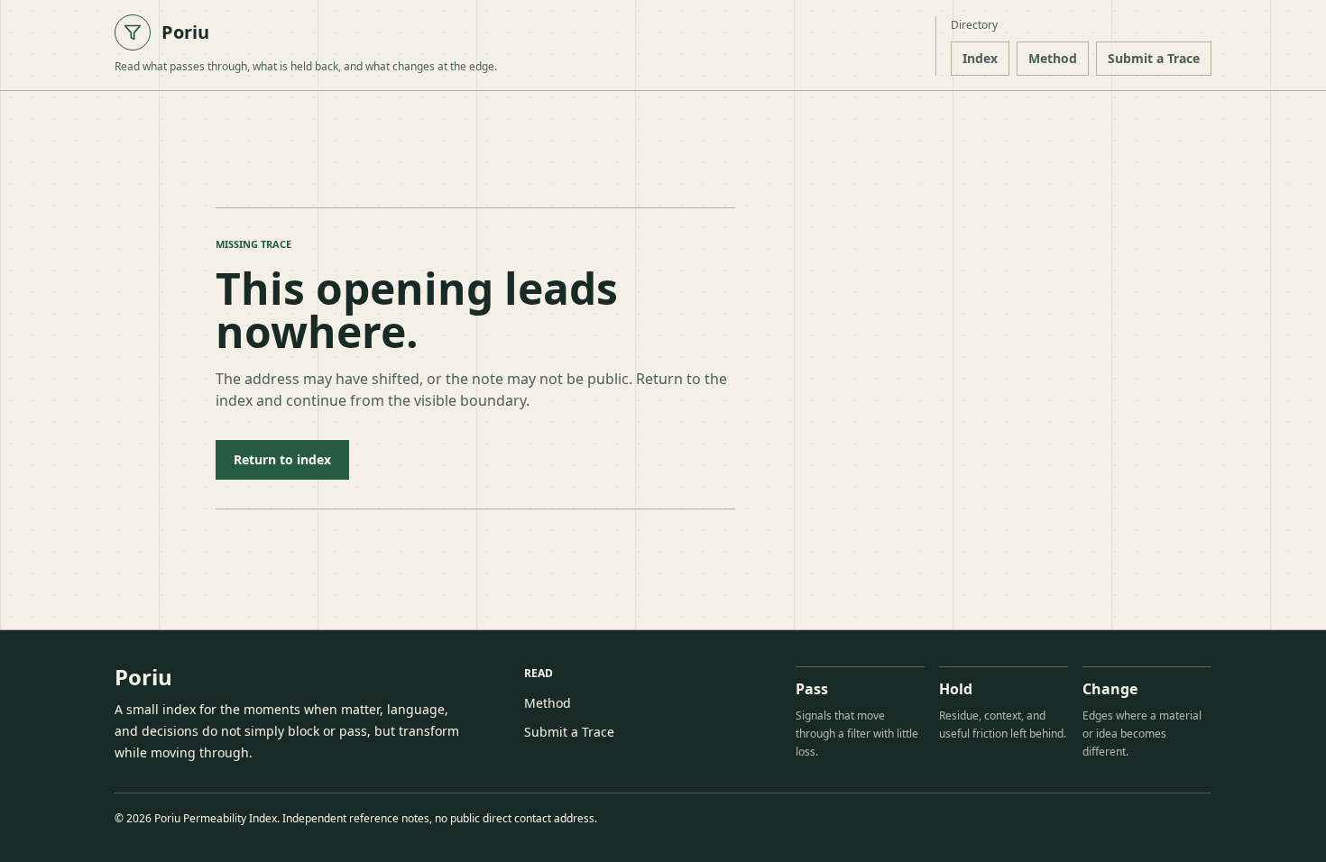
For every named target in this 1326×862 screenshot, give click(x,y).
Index (980, 58)
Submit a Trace (1154, 58)
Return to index (282, 459)
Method (1052, 58)
